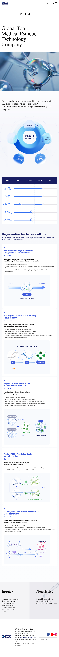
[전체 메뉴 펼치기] (56, 3)
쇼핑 (53, 3)
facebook (48, 634)
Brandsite (44, 639)
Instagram (55, 634)
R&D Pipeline (26, 14)
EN (47, 3)
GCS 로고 (5, 3)
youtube (52, 634)
